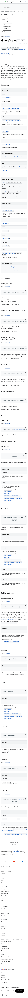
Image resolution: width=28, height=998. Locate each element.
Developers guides (5, 944)
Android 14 (3, 928)
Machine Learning (5, 891)
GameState (22, 166)
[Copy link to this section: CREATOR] (9, 421)
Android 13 (3, 931)
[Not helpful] (12, 14)
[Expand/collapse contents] (9, 18)
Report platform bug (5, 956)
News (2, 878)
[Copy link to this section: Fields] (7, 416)
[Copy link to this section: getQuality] (9, 727)
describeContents (7, 210)
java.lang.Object (5, 53)
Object (8, 49)
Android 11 (3, 935)
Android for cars (5, 913)
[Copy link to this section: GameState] (10, 446)
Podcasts (3, 882)
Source (2, 876)
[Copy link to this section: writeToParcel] (11, 791)
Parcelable (21, 49)
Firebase (3, 977)
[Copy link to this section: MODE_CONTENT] (14, 284)
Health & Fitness (4, 893)
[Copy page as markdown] (22, 41)
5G (2, 900)
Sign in (24, 1)
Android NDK (4, 950)
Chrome (3, 975)
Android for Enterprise (6, 871)
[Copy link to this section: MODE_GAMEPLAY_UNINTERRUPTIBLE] (15, 340)
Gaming (3, 889)
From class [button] (10, 267)
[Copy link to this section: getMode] (8, 683)
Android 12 (3, 933)
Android (3, 869)
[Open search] (18, 2)
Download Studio (5, 948)
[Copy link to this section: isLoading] (8, 760)
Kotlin (20, 43)
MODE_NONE (5, 131)
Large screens (4, 906)
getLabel (5, 223)
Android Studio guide (6, 941)
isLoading (5, 245)
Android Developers (5, 11)
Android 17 (3, 921)
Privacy (2, 898)
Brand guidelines (15, 987)
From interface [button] (13, 157)
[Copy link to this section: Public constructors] (19, 441)
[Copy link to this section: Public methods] (15, 593)
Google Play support (5, 961)
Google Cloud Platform (6, 980)
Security (3, 873)
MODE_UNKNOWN (6, 144)
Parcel (13, 253)
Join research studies (6, 963)
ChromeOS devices (5, 911)
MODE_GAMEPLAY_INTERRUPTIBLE (11, 109)
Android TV (3, 915)
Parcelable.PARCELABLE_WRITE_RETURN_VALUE (16, 834)
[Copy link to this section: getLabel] (8, 650)
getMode (5, 231)
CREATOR (5, 170)
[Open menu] (2, 1)
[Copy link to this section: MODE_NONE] (11, 365)
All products (4, 982)
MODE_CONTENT (6, 97)
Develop (13, 11)
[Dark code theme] (26, 291)
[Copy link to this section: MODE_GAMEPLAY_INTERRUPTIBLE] (2, 313)
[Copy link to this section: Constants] (11, 279)
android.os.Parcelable (16, 157)
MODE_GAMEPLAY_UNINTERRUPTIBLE (11, 120)
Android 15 (3, 926)
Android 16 (3, 924)
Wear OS (3, 908)
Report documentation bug (7, 959)
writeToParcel (7, 253)
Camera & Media (5, 895)
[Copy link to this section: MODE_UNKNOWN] (15, 392)
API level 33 (7, 36)
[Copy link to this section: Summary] (10, 85)
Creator (16, 166)
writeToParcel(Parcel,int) (9, 619)
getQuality (6, 238)
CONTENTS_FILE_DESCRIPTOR (9, 623)
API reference (6, 7)
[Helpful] (10, 14)
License (7, 987)
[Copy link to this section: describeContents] (14, 598)
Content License (15, 851)
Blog (2, 880)
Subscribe (20, 991)
